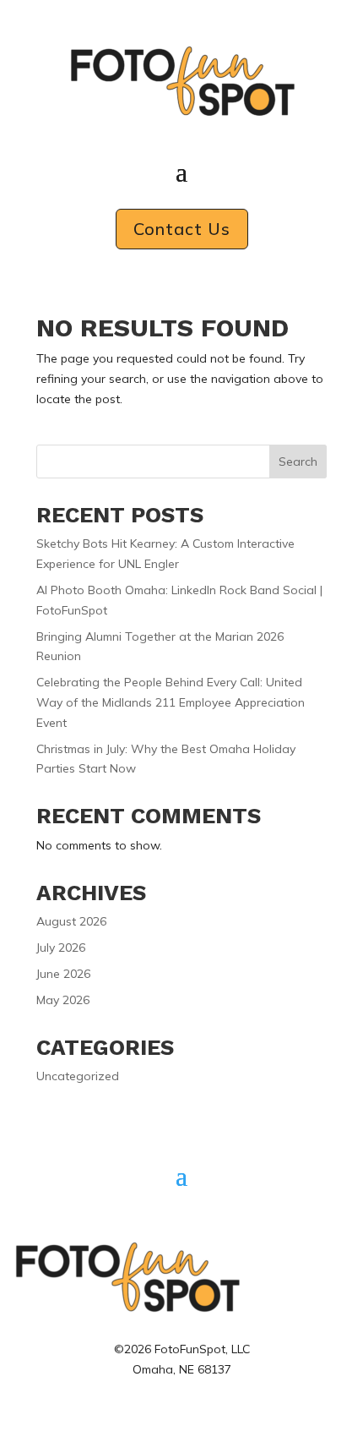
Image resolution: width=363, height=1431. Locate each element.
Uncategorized (77, 1076)
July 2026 (60, 947)
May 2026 (62, 1000)
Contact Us (181, 228)
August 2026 (71, 921)
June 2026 (63, 973)
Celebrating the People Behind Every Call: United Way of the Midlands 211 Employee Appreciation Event (170, 702)
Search (298, 461)
